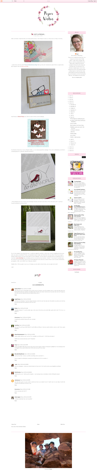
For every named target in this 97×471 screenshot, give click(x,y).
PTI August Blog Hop (78, 259)
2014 (70, 101)
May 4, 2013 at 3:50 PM (25, 380)
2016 (70, 97)
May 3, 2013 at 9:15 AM (23, 308)
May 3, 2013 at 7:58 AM (26, 288)
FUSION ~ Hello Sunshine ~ (75, 137)
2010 (70, 150)
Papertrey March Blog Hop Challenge (79, 215)
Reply (16, 295)
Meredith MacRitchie (19, 354)
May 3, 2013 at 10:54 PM (23, 344)
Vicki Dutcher (18, 372)
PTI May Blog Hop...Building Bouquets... (77, 118)
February (72, 143)
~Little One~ (72, 131)
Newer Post (14, 424)
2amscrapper (18, 397)
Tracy (16, 344)
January (72, 144)
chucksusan (17, 380)
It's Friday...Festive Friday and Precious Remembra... (77, 121)
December (73, 104)
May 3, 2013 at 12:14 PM (24, 325)
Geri (78, 54)
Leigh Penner (18, 299)
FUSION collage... (73, 133)
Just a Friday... (73, 135)
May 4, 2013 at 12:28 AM (30, 354)
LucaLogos (77, 272)
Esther (16, 308)
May (71, 117)
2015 (70, 99)
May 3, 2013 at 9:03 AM (26, 299)
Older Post (63, 424)
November (73, 106)
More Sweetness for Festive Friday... (77, 125)
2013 (70, 103)
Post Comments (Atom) (21, 426)
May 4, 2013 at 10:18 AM (23, 364)
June (72, 115)
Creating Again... (77, 181)
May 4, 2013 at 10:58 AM (26, 372)
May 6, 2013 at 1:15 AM (25, 389)
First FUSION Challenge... (79, 189)
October (72, 108)
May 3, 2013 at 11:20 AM (25, 317)
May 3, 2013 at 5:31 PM (30, 334)
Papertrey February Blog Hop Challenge (79, 243)
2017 (70, 95)
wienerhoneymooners (19, 334)
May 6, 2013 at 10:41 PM (26, 397)
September (73, 110)
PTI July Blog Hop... (78, 251)
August (72, 111)
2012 (70, 147)
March (72, 141)
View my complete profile (77, 77)
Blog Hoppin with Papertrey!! (78, 225)
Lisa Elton (17, 325)
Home (38, 424)
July (71, 113)
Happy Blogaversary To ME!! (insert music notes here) (79, 234)
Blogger (50, 469)
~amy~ (16, 364)
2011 (70, 148)
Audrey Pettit (18, 288)
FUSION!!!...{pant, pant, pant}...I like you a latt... (77, 127)
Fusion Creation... (73, 123)
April (72, 139)
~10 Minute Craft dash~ (75, 130)
